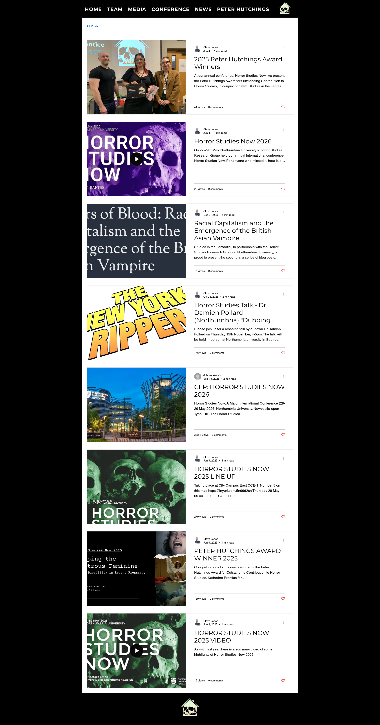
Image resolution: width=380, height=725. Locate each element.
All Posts (92, 26)
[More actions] (284, 48)
